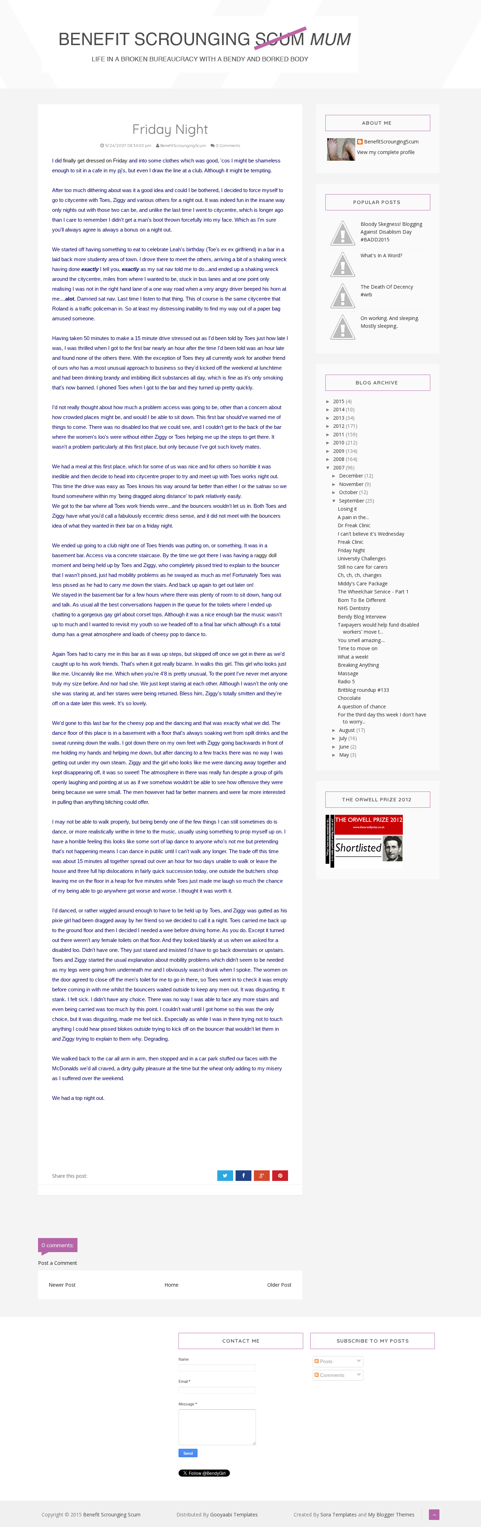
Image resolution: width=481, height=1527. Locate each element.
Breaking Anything (358, 664)
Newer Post (62, 1284)
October (349, 492)
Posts (325, 1361)
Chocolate (349, 698)
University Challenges (362, 558)
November (352, 484)
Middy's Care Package (363, 583)
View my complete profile (386, 152)
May (344, 754)
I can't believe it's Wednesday (371, 533)
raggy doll (265, 555)
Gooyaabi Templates (234, 1514)
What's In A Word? (381, 255)
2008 (339, 459)
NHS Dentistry (354, 608)
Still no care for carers (363, 567)
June (344, 746)
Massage (348, 673)
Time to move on (357, 648)
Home (171, 1284)
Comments (331, 1375)
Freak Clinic (350, 541)
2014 (339, 409)
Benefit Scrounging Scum (111, 1514)
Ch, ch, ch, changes (360, 575)
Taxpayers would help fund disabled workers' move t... (378, 628)
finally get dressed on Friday (95, 161)
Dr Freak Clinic (354, 525)
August (347, 730)
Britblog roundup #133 (363, 689)
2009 (339, 451)
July (343, 738)
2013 (339, 417)
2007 (339, 467)
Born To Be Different (362, 600)
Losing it (347, 508)
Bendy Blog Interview (362, 616)
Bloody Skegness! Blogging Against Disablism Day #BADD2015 (391, 232)
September (352, 500)
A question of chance (362, 706)
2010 (339, 442)
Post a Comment (57, 1263)
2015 (339, 401)
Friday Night (351, 550)
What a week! (353, 656)
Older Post (279, 1284)
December (351, 475)
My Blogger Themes (391, 1514)
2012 (339, 426)
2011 (339, 434)
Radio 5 (346, 681)
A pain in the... (353, 517)
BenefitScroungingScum (391, 142)
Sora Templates (338, 1514)
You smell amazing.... (361, 640)
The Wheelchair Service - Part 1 (373, 591)
